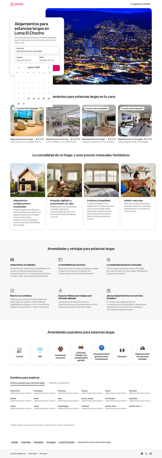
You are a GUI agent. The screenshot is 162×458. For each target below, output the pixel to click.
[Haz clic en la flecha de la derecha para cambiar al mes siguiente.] (48, 67)
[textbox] (26, 60)
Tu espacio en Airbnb (140, 4)
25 (29, 98)
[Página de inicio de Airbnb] (16, 4)
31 (24, 104)
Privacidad (32, 454)
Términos (43, 454)
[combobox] (37, 51)
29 (49, 98)
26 (34, 98)
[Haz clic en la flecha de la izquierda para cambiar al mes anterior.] (19, 67)
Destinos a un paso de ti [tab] (59, 383)
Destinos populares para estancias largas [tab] (27, 383)
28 (44, 98)
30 (19, 104)
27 (39, 98)
